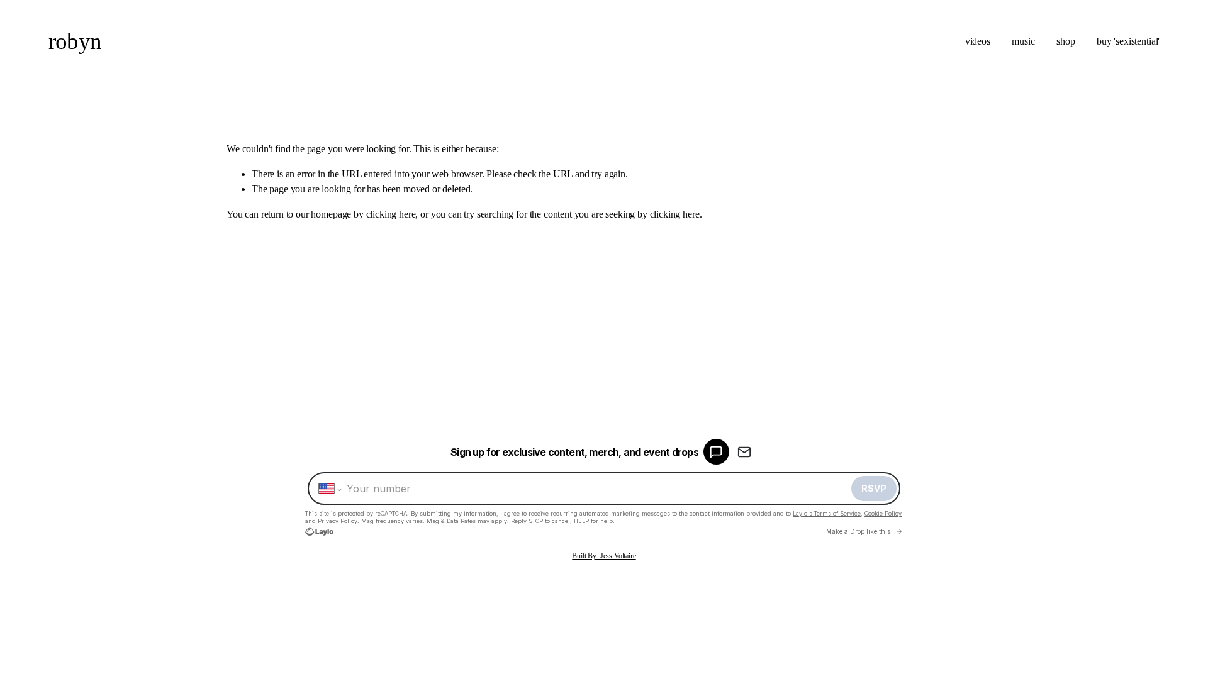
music (1023, 41)
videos (977, 41)
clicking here (391, 214)
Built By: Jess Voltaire (603, 555)
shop (1065, 41)
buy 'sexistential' (1128, 41)
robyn (74, 41)
